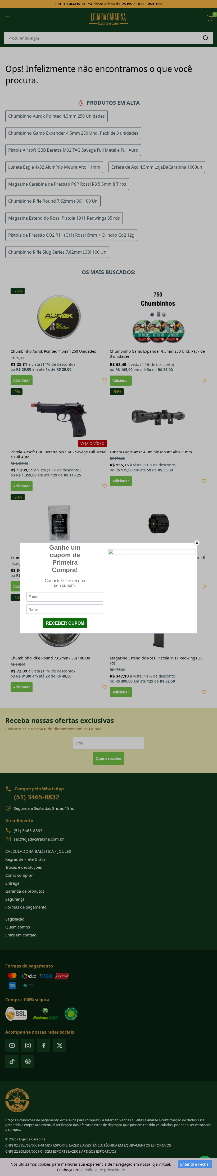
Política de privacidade (105, 1169)
